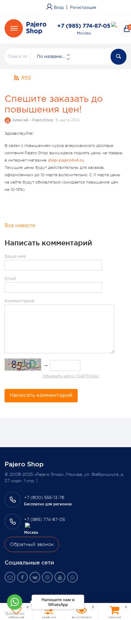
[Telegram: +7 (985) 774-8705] (114, 26)
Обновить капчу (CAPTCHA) (71, 376)
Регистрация (83, 7)
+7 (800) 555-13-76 (44, 497)
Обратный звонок (32, 544)
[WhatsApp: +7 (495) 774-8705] (72, 577)
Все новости (20, 225)
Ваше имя (15, 256)
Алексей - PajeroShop (32, 120)
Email (10, 279)
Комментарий (19, 301)
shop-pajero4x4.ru (66, 160)
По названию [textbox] (51, 57)
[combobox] (50, 57)
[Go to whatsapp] (14, 602)
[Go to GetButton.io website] (14, 614)
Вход (59, 7)
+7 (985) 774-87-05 (83, 26)
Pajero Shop (36, 28)
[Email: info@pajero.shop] (10, 577)
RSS (26, 78)
